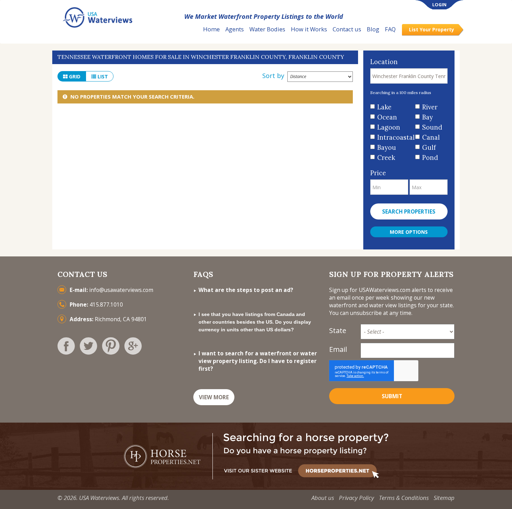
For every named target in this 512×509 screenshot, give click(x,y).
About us (322, 498)
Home (211, 29)
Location (384, 62)
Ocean (387, 117)
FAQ (390, 29)
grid (74, 76)
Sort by (273, 75)
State (337, 330)
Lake (384, 107)
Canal (431, 137)
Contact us (347, 29)
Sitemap (444, 498)
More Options (409, 232)
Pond (430, 158)
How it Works (309, 29)
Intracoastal (393, 137)
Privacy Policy (356, 498)
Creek (386, 158)
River (429, 107)
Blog (373, 29)
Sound (432, 127)
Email (338, 349)
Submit (392, 396)
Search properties (408, 211)
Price (378, 173)
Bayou (386, 148)
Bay (427, 117)
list (102, 76)
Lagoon (388, 127)
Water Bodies (267, 29)
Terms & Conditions (404, 498)
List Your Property (431, 29)
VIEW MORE (214, 397)
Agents (234, 29)
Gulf (429, 148)
